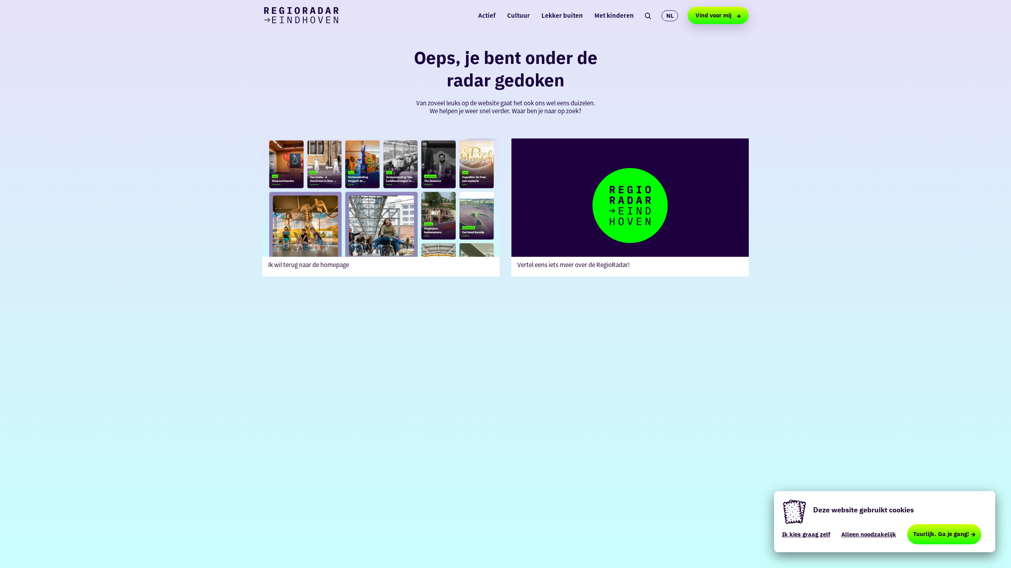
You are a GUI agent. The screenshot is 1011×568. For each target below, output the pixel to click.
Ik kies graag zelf (806, 534)
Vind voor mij (714, 15)
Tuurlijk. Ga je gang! (941, 534)
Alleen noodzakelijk (868, 534)
